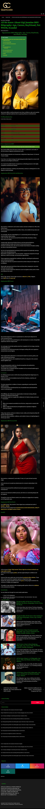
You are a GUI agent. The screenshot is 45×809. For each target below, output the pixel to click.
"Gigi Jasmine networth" (11, 598)
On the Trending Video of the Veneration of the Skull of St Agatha (11, 709)
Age (3, 45)
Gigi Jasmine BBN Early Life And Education (9, 43)
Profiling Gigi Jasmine (6, 40)
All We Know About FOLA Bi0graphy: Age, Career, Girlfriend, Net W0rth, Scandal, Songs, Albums (28, 674)
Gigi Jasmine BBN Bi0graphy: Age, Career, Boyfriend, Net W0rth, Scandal (13, 39)
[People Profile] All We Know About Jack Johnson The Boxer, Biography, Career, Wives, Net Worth (29, 603)
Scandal (4, 53)
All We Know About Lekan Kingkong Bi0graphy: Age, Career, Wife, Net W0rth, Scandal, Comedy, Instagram (28, 645)
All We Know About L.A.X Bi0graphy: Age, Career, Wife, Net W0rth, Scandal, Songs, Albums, (28, 660)
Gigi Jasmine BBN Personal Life (8, 50)
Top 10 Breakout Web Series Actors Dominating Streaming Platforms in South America (15, 718)
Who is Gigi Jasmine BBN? (7, 42)
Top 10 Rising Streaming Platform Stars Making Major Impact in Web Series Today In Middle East (17, 727)
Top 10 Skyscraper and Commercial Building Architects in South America (13, 730)
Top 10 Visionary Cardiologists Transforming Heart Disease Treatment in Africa (14, 715)
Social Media (5, 55)
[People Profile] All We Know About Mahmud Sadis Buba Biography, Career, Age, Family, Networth (29, 617)
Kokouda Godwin (19, 611)
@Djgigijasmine (12, 595)
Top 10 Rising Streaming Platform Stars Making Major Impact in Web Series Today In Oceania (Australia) (18, 724)
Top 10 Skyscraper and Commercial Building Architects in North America (13, 736)
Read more (2, 776)
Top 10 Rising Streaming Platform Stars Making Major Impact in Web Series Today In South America (17, 721)
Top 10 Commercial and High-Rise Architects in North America (11, 733)
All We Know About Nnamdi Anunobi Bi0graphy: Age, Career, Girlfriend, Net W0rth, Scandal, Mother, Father (27, 631)
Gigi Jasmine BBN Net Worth (7, 51)
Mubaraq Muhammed (4, 30)
